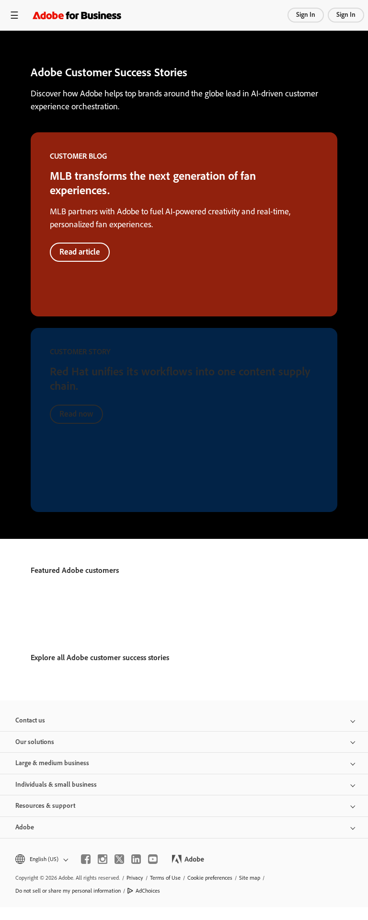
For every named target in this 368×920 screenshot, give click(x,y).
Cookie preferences (209, 877)
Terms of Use (165, 877)
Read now (76, 414)
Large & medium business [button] (52, 763)
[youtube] (153, 859)
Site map (249, 877)
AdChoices (148, 890)
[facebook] (86, 859)
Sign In (305, 15)
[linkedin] (136, 859)
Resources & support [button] (45, 806)
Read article (79, 251)
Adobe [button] (24, 827)
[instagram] (102, 859)
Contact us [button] (30, 720)
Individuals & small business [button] (56, 784)
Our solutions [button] (34, 742)
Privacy (134, 877)
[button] (41, 859)
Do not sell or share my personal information (68, 890)
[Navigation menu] (14, 15)
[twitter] (119, 859)
